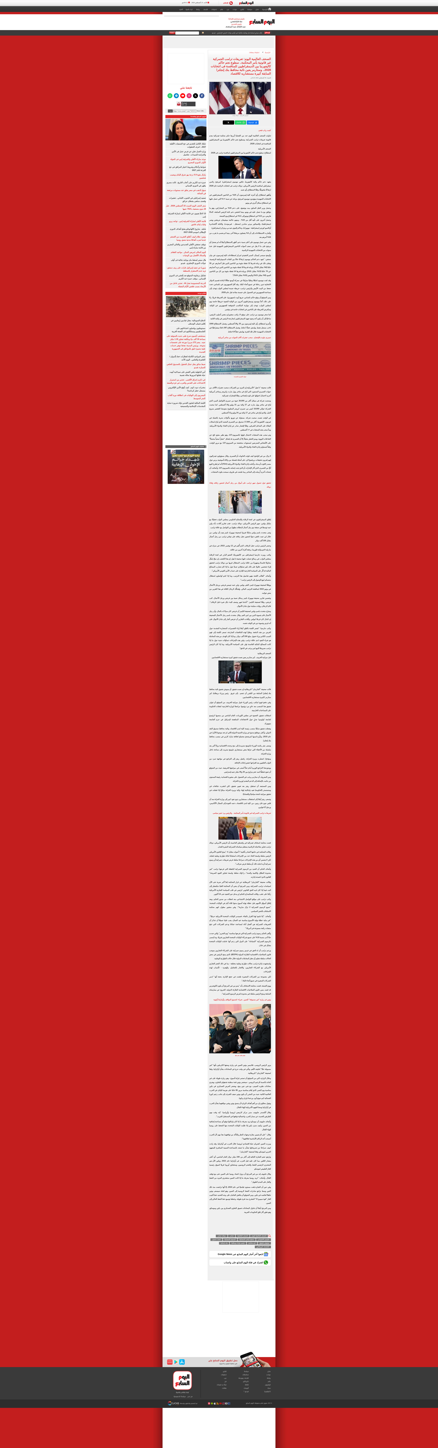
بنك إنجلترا (224, 1243)
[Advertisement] (219, 1333)
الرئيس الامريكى (263, 1239)
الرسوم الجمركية (230, 1239)
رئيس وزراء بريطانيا (238, 1243)
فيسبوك (251, 122)
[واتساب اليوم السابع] (169, 95)
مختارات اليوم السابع (197, 446)
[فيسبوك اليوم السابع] (201, 95)
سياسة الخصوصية (180, 1396)
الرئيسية (267, 53)
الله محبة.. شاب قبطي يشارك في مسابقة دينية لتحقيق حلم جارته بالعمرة (238, 32)
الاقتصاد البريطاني (263, 1247)
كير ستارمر (252, 1243)
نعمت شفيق (216, 1239)
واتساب (238, 122)
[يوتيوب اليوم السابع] (182, 95)
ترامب (231, 1236)
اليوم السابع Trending (198, 116)
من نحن (190, 1396)
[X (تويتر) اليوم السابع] (195, 95)
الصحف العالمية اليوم (259, 1236)
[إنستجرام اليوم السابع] (189, 95)
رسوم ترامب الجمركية (246, 1239)
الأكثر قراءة (202, 293)
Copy (170, 111)
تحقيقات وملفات (254, 53)
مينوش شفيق (264, 1243)
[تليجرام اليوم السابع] (176, 95)
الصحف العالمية (242, 1236)
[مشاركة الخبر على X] (228, 122)
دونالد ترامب (222, 1236)
